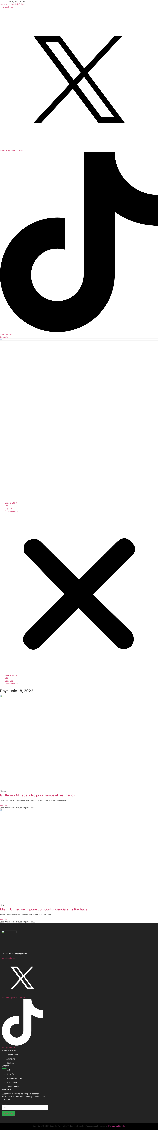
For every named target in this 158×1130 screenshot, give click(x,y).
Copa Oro (9, 508)
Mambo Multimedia (116, 1126)
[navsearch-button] (0, 686)
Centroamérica (11, 511)
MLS (6, 506)
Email (4, 1104)
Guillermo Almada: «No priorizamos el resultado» (37, 795)
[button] (79, 593)
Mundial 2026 (11, 503)
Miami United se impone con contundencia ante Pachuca (44, 909)
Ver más (3, 805)
